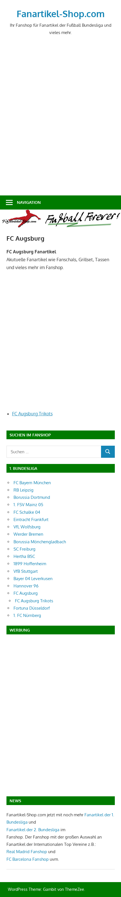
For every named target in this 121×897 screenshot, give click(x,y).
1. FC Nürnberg (27, 615)
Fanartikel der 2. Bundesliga (32, 829)
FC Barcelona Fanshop (28, 859)
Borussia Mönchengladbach (40, 541)
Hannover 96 (26, 586)
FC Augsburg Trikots (32, 413)
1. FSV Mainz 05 (28, 504)
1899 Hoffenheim (30, 563)
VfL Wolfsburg (27, 526)
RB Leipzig (23, 490)
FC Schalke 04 (27, 512)
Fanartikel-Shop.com (61, 13)
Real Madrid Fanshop (27, 851)
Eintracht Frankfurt (31, 519)
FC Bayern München (32, 482)
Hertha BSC (24, 556)
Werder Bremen (28, 534)
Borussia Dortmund (32, 497)
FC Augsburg (26, 593)
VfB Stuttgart (26, 571)
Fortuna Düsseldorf (32, 608)
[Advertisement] (60, 120)
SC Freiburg (24, 549)
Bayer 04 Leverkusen (33, 578)
